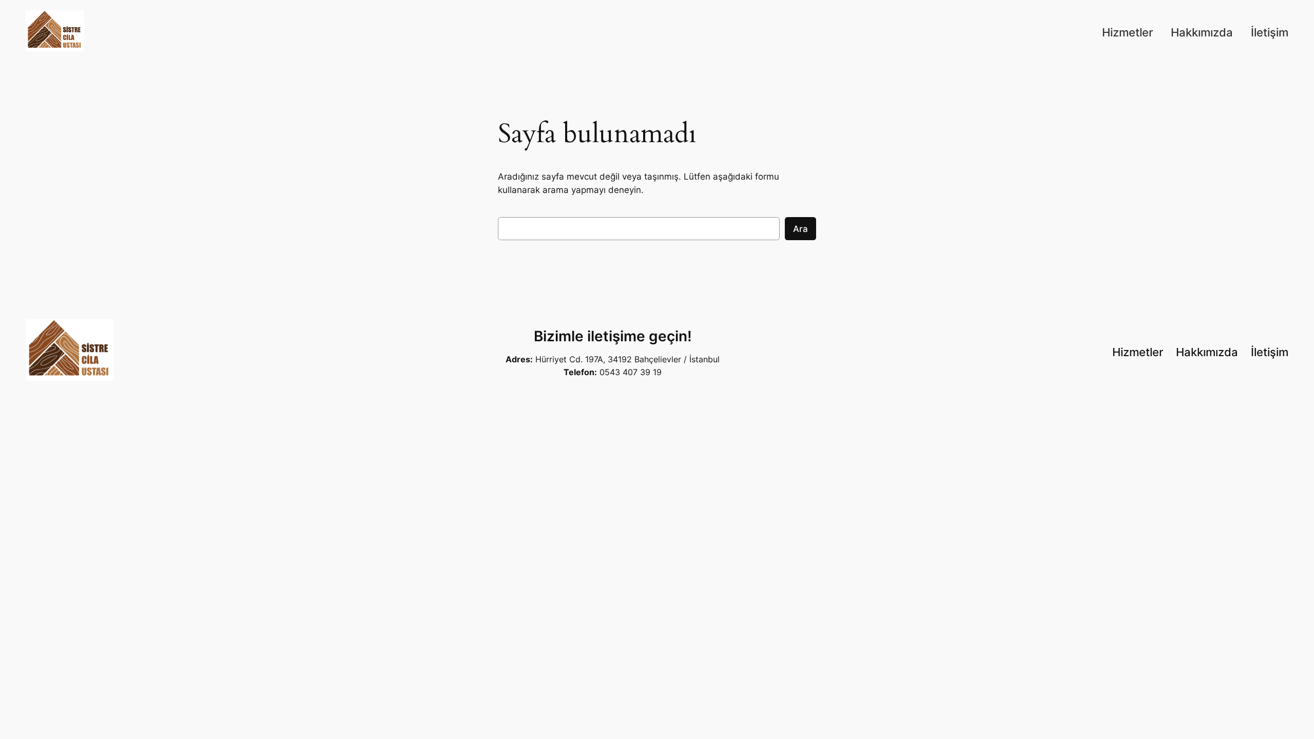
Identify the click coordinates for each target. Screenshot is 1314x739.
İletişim (1269, 32)
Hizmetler (1127, 32)
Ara (800, 229)
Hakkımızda (1202, 32)
